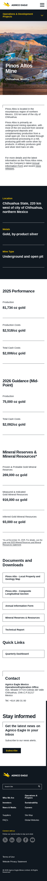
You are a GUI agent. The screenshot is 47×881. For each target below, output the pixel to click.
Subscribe (13, 751)
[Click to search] (39, 786)
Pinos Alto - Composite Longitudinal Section (20, 594)
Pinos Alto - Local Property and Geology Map (22, 579)
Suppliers (7, 815)
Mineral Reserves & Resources (24, 619)
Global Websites (32, 820)
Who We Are (8, 798)
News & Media (9, 807)
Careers (28, 807)
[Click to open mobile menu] (42, 5)
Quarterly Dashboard (20, 655)
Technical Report (18, 631)
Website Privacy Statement (15, 861)
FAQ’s (5, 820)
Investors (7, 802)
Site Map (29, 815)
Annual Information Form (22, 164)
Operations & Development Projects (18, 15)
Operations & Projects (31, 796)
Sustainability (31, 802)
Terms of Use (8, 857)
